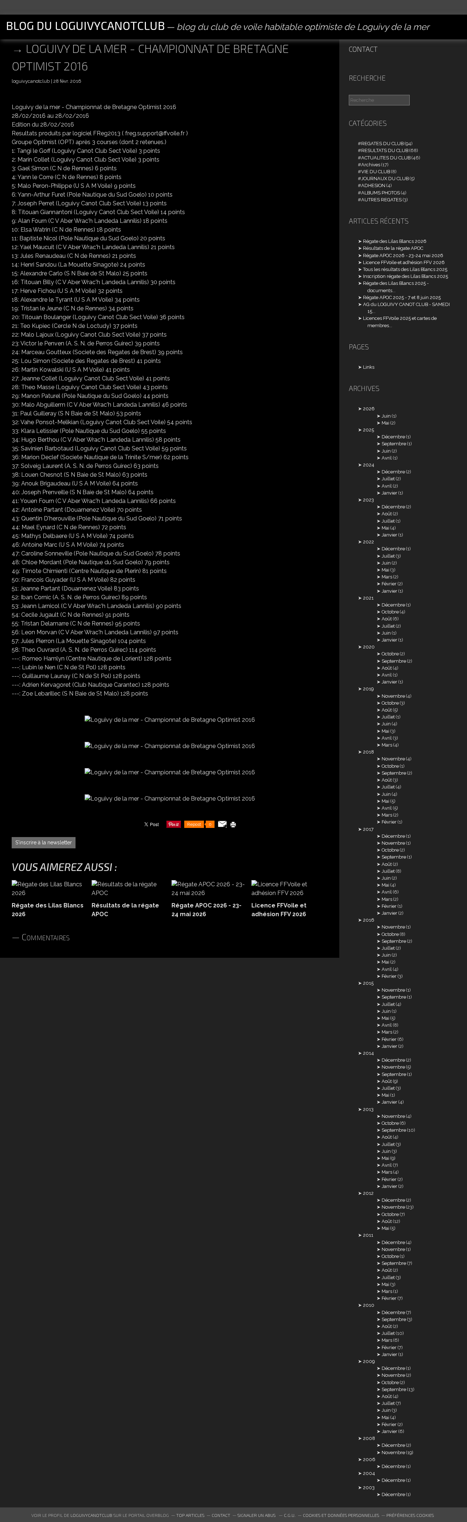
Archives (370, 164)
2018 (368, 752)
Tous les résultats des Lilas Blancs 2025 (405, 269)
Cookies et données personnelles (341, 1515)
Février (389, 583)
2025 (368, 430)
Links (368, 367)
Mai (385, 423)
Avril (387, 458)
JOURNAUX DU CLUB (385, 178)
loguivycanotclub (91, 1515)
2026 (369, 408)
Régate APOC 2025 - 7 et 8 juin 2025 (402, 297)
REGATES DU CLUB (382, 143)
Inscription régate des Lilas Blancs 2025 (405, 276)
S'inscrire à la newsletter (43, 842)
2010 (368, 1305)
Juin (386, 416)
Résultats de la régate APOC (393, 248)
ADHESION (373, 185)
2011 (368, 1235)
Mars (387, 577)
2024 (368, 465)
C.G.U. (290, 1515)
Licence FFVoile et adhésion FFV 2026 (404, 262)
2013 (368, 1109)
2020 (369, 647)
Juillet (388, 478)
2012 (368, 1193)
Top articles (190, 1515)
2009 (369, 1361)
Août (387, 513)
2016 (368, 920)
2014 (368, 1053)
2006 (369, 1459)
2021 (368, 598)
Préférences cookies (410, 1515)
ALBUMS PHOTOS (380, 192)
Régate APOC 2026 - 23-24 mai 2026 (403, 255)
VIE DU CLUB (375, 171)
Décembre (393, 436)
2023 (368, 500)
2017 (368, 829)
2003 (369, 1487)
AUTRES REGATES (381, 199)
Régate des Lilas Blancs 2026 (395, 241)
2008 (369, 1438)
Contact (363, 49)
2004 (369, 1473)
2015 (368, 983)
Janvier (389, 493)
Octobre (390, 612)
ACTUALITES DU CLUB (385, 157)
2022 (368, 542)
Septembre (394, 443)
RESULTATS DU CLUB (384, 150)
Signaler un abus (257, 1515)
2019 (368, 689)
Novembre (393, 696)
